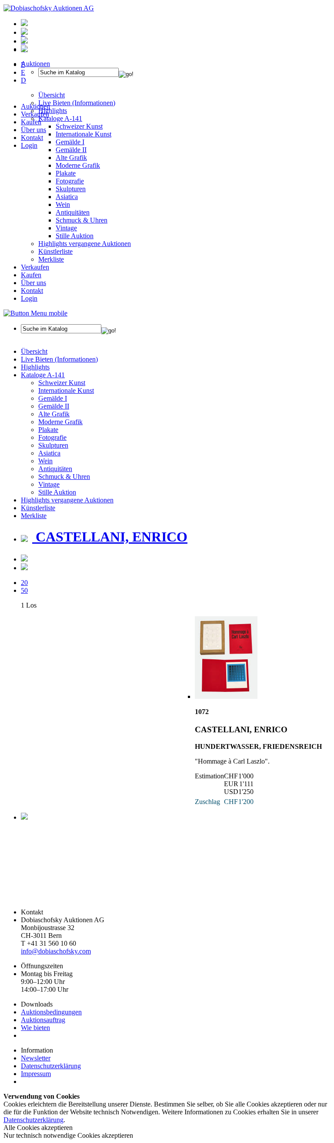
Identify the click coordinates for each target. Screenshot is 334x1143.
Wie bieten (35, 1027)
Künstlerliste (55, 251)
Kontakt (32, 137)
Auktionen (35, 106)
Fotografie (70, 181)
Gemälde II (71, 149)
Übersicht (34, 351)
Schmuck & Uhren (81, 220)
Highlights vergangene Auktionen (84, 243)
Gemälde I (52, 398)
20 (24, 582)
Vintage (66, 228)
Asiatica (67, 196)
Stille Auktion (75, 235)
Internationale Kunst (66, 390)
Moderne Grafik (78, 165)
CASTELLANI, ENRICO (109, 537)
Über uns (33, 129)
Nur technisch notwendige (68, 1135)
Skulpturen (71, 189)
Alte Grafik (71, 157)
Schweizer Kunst (61, 382)
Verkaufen (35, 114)
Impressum (36, 1073)
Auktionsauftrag (43, 1019)
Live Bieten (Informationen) (59, 359)
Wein (63, 204)
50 (24, 590)
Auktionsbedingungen (51, 1012)
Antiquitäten (73, 212)
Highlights (35, 367)
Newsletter (35, 1058)
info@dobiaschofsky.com (56, 951)
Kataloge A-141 (43, 375)
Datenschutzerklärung (51, 1066)
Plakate (66, 173)
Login (29, 145)
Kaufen (31, 122)
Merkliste (51, 259)
